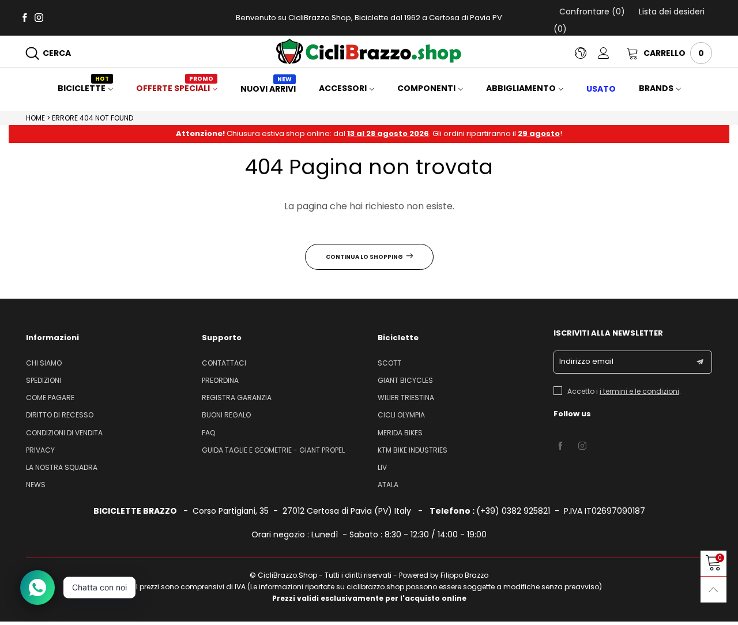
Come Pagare (50, 397)
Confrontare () (592, 11)
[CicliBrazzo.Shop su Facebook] (560, 446)
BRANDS (656, 88)
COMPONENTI (426, 88)
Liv (382, 467)
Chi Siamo (44, 363)
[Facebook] (24, 17)
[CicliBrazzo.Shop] (368, 51)
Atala (388, 485)
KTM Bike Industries (412, 450)
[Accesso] (612, 53)
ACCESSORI (343, 88)
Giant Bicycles (405, 380)
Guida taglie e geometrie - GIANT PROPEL (273, 450)
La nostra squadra (61, 467)
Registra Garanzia (237, 397)
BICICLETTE (83, 88)
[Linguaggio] (586, 53)
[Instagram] (39, 17)
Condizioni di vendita (64, 433)
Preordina (220, 380)
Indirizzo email (586, 361)
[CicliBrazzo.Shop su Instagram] (582, 446)
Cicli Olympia (401, 415)
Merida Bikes (400, 433)
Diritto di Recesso (59, 415)
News (36, 485)
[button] (700, 362)
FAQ (208, 433)
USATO (601, 89)
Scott (389, 363)
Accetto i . (624, 391)
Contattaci (224, 363)
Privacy (40, 450)
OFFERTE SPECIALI (174, 88)
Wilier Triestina (406, 397)
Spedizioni (43, 380)
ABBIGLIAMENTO (521, 88)
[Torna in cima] (713, 590)
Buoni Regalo (226, 415)
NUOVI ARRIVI (268, 89)
